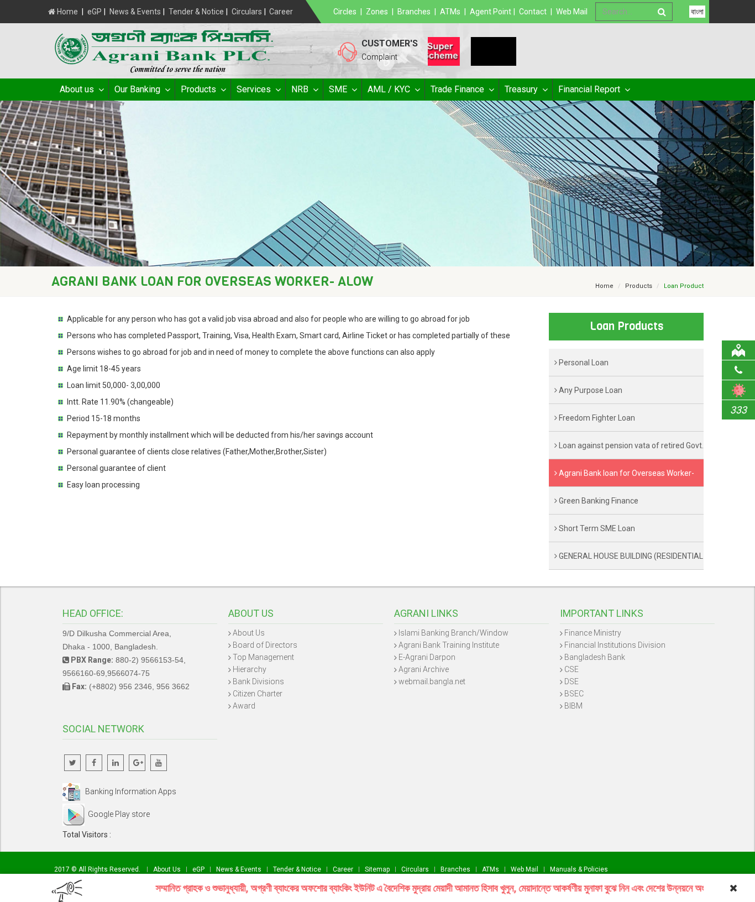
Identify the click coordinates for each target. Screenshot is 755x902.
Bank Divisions (258, 681)
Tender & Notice (196, 11)
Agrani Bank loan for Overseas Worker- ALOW (624, 478)
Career (281, 11)
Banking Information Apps (128, 791)
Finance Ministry (592, 632)
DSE (571, 681)
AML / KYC (389, 89)
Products (198, 89)
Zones (377, 11)
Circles (344, 11)
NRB (299, 89)
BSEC (574, 693)
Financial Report (589, 89)
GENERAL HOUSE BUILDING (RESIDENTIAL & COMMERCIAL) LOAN (628, 561)
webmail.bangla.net (432, 681)
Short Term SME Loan (596, 528)
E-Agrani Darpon (427, 657)
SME (338, 89)
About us (77, 89)
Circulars (247, 11)
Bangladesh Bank (594, 657)
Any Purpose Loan (589, 390)
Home (66, 11)
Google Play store (117, 814)
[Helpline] (738, 370)
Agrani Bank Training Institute (449, 645)
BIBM (573, 705)
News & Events (135, 11)
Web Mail (572, 11)
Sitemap (377, 869)
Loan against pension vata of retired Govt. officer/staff (629, 450)
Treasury (521, 89)
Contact (533, 11)
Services (254, 89)
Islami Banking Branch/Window (453, 632)
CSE (571, 669)
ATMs (450, 11)
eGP (94, 11)
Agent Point (490, 11)
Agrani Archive (424, 669)
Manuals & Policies (579, 869)
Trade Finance (457, 89)
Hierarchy (249, 669)
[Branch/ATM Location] (738, 350)
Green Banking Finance (597, 500)
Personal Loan (583, 362)
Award (244, 705)
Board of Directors (265, 645)
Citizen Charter (257, 693)
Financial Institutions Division (614, 645)
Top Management (263, 657)
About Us (249, 632)
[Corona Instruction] (738, 390)
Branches (414, 11)
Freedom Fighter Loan (596, 417)
